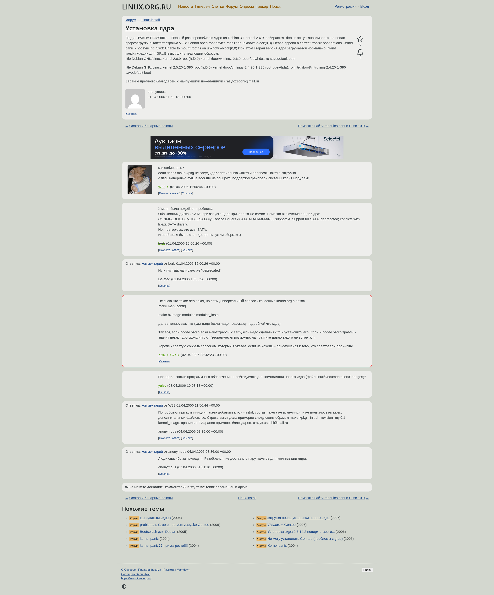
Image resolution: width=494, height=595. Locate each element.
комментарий (152, 263)
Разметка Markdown (176, 569)
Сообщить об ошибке (135, 574)
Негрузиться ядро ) (155, 518)
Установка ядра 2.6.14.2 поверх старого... (301, 532)
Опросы (247, 6)
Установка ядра (149, 28)
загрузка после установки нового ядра (298, 518)
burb (161, 243)
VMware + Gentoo (281, 525)
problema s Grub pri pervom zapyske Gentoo (174, 525)
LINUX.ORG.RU (146, 7)
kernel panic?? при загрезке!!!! (164, 546)
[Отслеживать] (360, 52)
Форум (232, 6)
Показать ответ (169, 193)
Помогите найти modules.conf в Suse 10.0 (331, 126)
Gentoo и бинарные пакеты (151, 126)
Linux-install (150, 20)
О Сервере (128, 569)
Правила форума (149, 569)
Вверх (367, 569)
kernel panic (149, 539)
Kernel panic (277, 546)
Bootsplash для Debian (158, 532)
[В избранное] (360, 39)
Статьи (218, 6)
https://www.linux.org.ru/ (136, 578)
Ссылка (131, 113)
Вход (364, 6)
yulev (162, 385)
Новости (185, 6)
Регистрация (345, 6)
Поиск (275, 6)
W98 (161, 187)
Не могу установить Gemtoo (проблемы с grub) (305, 539)
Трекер (262, 6)
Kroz (162, 355)
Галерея (202, 6)
